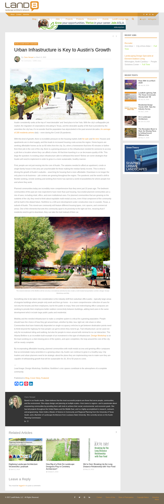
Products (80, 19)
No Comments (26, 61)
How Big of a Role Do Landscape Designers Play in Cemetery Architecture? (60, 466)
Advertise (26, 14)
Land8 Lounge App (120, 19)
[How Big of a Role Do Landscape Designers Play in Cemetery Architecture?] (63, 449)
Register (153, 19)
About (12, 14)
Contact (18, 14)
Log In (143, 19)
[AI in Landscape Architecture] (131, 125)
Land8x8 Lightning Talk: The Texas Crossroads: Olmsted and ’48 (147, 95)
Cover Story (24, 43)
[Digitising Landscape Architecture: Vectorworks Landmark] (25, 449)
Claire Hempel (28, 57)
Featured (33, 43)
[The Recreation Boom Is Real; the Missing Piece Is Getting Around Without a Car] (131, 137)
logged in (22, 486)
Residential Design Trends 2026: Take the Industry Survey (146, 107)
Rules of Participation (126, 497)
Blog (34, 19)
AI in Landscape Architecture (144, 118)
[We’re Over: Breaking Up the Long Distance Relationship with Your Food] (100, 449)
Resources (92, 19)
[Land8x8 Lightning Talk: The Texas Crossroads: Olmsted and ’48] (131, 101)
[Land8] (22, 11)
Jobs (58, 19)
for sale (85, 139)
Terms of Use (110, 497)
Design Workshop (98, 336)
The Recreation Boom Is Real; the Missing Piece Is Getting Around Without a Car (147, 132)
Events (106, 19)
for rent (96, 139)
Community (45, 19)
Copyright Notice (143, 497)
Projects (69, 19)
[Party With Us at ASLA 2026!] (131, 89)
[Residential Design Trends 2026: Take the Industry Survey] (131, 113)
